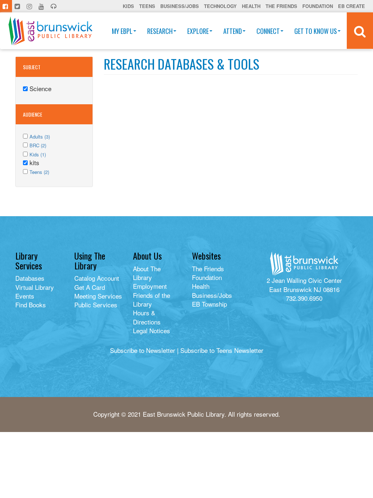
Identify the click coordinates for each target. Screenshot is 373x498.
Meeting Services (98, 295)
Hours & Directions (147, 317)
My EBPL (122, 31)
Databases (29, 278)
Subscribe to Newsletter (142, 350)
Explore (198, 31)
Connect (268, 31)
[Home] (50, 30)
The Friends (281, 6)
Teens (147, 6)
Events (24, 295)
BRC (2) (38, 145)
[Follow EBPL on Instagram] (30, 6)
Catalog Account (96, 278)
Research (160, 31)
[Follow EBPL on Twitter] (18, 6)
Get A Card (89, 287)
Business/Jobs (179, 6)
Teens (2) (39, 171)
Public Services (95, 304)
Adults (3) (40, 136)
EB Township (209, 303)
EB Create (351, 6)
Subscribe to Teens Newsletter (221, 350)
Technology (220, 6)
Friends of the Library (151, 299)
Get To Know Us (315, 31)
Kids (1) (38, 154)
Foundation (317, 6)
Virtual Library (34, 287)
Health (251, 6)
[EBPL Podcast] (54, 6)
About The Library (147, 273)
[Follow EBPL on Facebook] (6, 6)
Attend (232, 31)
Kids (128, 6)
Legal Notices (151, 330)
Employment (150, 286)
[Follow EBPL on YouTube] (42, 6)
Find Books (30, 304)
